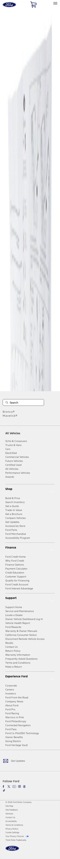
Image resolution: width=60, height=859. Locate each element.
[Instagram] (19, 786)
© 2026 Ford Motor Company (19, 802)
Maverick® (10, 416)
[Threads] (24, 786)
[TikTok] (4, 790)
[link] (9, 806)
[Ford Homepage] (12, 850)
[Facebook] (4, 786)
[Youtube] (14, 786)
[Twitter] (9, 786)
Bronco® (9, 412)
